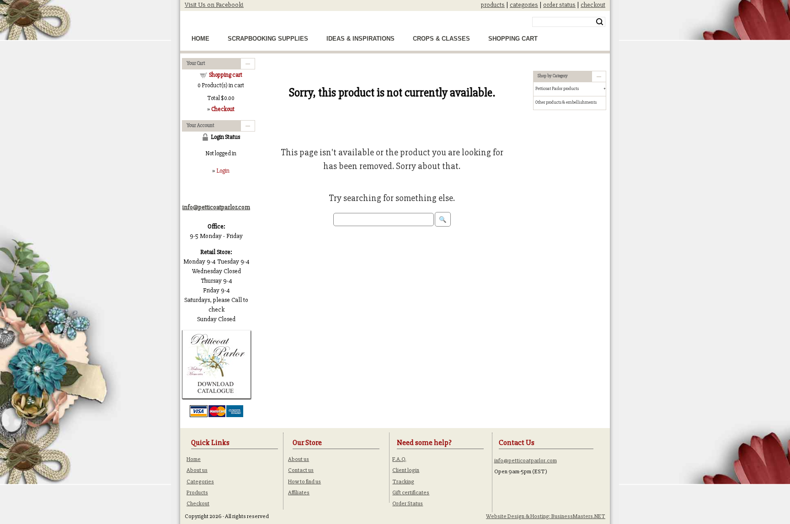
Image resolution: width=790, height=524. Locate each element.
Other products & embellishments (566, 102)
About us (197, 470)
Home (200, 38)
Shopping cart (225, 75)
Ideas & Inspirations (360, 38)
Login (223, 171)
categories (524, 5)
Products (197, 492)
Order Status (407, 503)
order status (559, 5)
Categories (200, 481)
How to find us (304, 481)
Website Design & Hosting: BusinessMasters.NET (545, 516)
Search (599, 22)
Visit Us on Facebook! (214, 5)
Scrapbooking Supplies (268, 38)
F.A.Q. (399, 459)
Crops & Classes (441, 38)
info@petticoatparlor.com (525, 460)
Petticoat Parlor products (557, 88)
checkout (593, 5)
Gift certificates (410, 492)
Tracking (403, 481)
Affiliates (299, 492)
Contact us (301, 470)
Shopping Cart (513, 38)
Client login (405, 470)
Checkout (198, 503)
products (493, 5)
